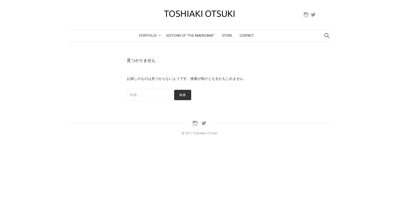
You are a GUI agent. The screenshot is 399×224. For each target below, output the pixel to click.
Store (227, 36)
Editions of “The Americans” (190, 36)
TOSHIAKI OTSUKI (199, 13)
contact (247, 36)
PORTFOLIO (148, 36)
